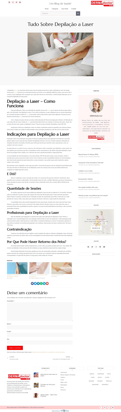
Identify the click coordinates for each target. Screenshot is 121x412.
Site (8, 339)
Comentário (10, 301)
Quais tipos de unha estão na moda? (48, 375)
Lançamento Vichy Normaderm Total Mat (90, 162)
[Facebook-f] (101, 407)
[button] (32, 283)
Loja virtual (64, 9)
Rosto (62, 387)
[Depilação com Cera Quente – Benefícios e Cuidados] (17, 268)
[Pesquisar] (78, 13)
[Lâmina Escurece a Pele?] (61, 268)
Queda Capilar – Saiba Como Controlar (48, 395)
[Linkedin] (100, 246)
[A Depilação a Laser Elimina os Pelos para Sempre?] (39, 268)
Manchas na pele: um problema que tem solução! (93, 195)
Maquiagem (63, 385)
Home (47, 9)
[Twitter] (16, 2)
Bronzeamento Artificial (85, 179)
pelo (27, 114)
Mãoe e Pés (63, 382)
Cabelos (62, 377)
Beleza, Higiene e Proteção (67, 375)
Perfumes (63, 390)
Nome (9, 324)
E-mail (9, 331)
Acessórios (63, 372)
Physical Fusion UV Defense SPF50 (88, 154)
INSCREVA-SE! (96, 228)
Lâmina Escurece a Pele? (57, 274)
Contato (73, 9)
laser (16, 90)
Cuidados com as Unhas (85, 171)
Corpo (62, 380)
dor (20, 116)
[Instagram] (12, 2)
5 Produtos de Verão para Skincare (47, 385)
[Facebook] (9, 2)
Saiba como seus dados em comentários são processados (48, 352)
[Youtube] (20, 2)
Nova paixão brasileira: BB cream (88, 187)
